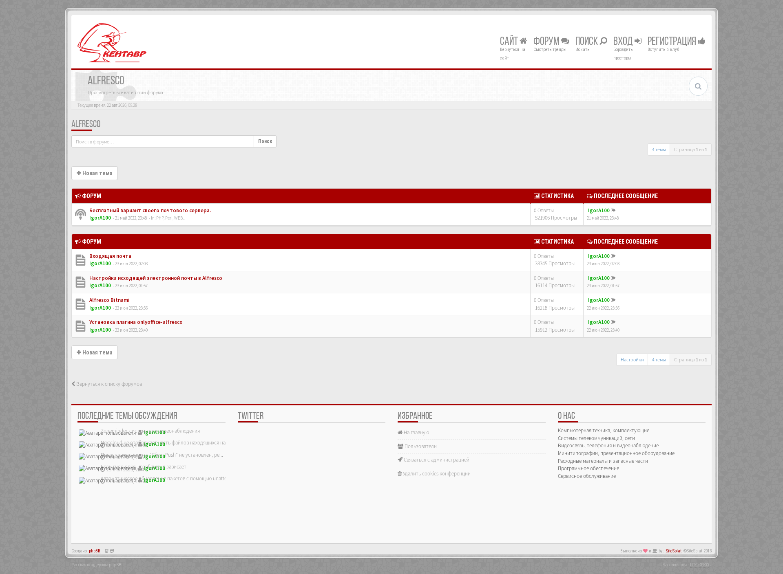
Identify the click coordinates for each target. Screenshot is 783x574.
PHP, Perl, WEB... (170, 218)
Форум (547, 42)
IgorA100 (100, 217)
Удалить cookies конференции (436, 473)
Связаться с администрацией (436, 459)
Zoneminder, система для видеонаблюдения (150, 430)
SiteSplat (673, 551)
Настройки (632, 359)
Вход (624, 42)
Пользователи (420, 446)
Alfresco (85, 125)
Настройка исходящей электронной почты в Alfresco (155, 278)
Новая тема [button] (97, 173)
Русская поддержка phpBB (96, 564)
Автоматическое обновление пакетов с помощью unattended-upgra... (178, 478)
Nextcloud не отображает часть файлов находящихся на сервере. (173, 442)
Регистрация (673, 42)
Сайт (510, 42)
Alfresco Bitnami (109, 300)
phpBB (94, 551)
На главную (416, 432)
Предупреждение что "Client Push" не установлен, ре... (162, 454)
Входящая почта (109, 256)
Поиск (587, 42)
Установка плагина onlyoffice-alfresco (135, 322)
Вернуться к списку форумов (108, 383)
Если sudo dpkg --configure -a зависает (143, 466)
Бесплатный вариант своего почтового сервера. (149, 210)
